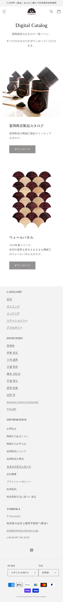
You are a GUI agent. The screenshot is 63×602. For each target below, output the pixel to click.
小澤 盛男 (12, 359)
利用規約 (11, 489)
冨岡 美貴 (12, 388)
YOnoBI (11, 409)
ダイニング (13, 306)
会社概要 (11, 474)
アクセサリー (15, 327)
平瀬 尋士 (12, 381)
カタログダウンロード (19, 466)
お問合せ (11, 428)
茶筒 (9, 299)
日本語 (45, 572)
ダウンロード (22, 149)
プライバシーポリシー (19, 481)
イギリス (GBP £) (19, 572)
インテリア (13, 313)
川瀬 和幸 (12, 366)
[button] (4, 11)
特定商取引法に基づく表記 (21, 497)
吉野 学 (11, 395)
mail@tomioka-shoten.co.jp (22, 530)
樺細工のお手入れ (16, 444)
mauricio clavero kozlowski (22, 402)
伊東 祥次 (12, 352)
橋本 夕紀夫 (14, 373)
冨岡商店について (16, 451)
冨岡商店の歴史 (15, 459)
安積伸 (11, 345)
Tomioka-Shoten (27, 596)
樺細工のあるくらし (18, 436)
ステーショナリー (17, 320)
